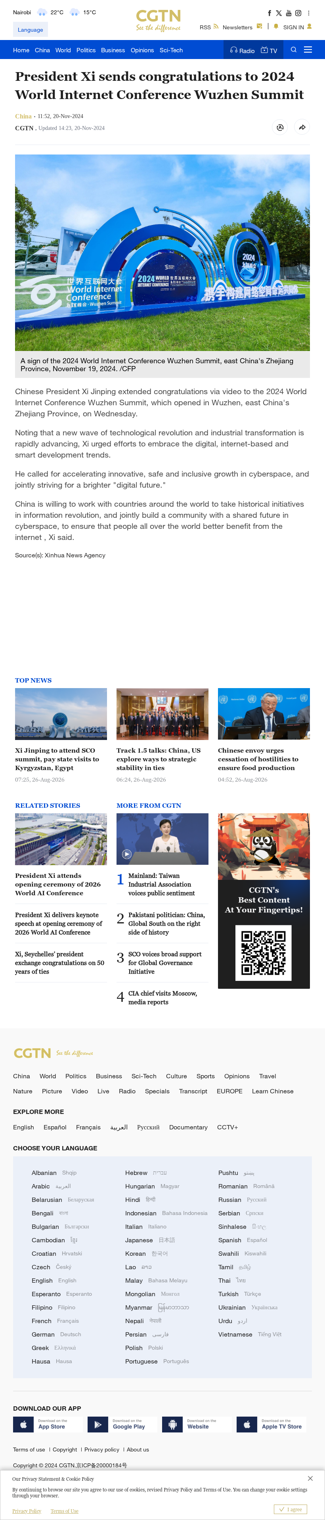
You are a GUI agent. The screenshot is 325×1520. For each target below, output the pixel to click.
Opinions (142, 49)
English (23, 1127)
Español (55, 1127)
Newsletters (237, 27)
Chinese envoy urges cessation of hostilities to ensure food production (258, 759)
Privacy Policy (26, 1511)
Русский (148, 1127)
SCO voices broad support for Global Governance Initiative (165, 962)
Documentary (188, 1127)
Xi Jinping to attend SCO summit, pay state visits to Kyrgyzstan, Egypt (57, 759)
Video (80, 1091)
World (63, 49)
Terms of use (30, 1449)
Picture (52, 1091)
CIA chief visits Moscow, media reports (162, 997)
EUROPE (230, 1091)
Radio (247, 50)
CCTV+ (227, 1127)
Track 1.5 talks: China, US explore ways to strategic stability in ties (159, 759)
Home (21, 49)
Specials (157, 1091)
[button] (126, 854)
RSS (205, 27)
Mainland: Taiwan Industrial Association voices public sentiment (161, 884)
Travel (267, 1076)
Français (88, 1127)
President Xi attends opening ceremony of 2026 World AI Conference (58, 884)
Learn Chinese (273, 1091)
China (42, 49)
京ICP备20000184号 (101, 1465)
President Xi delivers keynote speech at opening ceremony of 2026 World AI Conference (58, 923)
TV (273, 50)
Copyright (65, 1449)
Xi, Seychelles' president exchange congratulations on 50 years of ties (59, 962)
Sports (206, 1076)
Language (30, 29)
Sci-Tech (171, 49)
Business (113, 49)
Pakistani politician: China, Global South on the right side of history (166, 923)
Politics (86, 49)
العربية (119, 1127)
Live (103, 1091)
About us (138, 1449)
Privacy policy (102, 1449)
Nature (22, 1091)
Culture (176, 1076)
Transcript (193, 1091)
